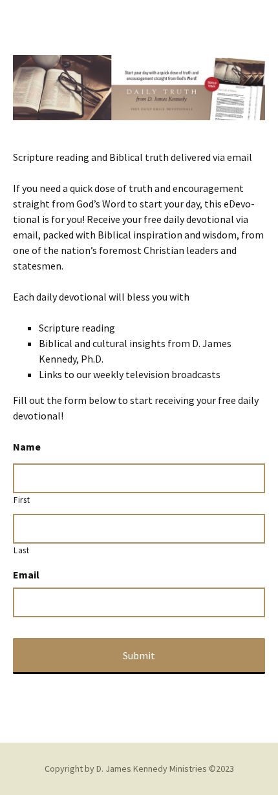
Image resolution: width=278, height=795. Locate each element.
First (22, 499)
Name (27, 446)
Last (22, 550)
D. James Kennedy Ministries (151, 768)
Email (26, 574)
